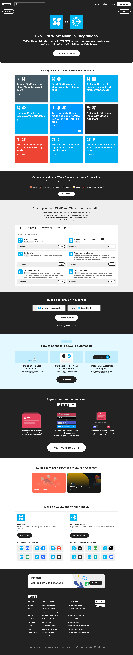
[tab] (20, 228)
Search (30, 625)
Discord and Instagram (48, 605)
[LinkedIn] (81, 647)
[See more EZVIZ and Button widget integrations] (56, 548)
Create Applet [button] (66, 318)
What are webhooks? (74, 622)
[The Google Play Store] (100, 606)
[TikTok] (99, 647)
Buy (18, 530)
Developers (31, 647)
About (69, 647)
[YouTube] (90, 647)
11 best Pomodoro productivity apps (78, 625)
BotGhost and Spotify (48, 618)
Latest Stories (73, 601)
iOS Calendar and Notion (49, 608)
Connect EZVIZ (24, 535)
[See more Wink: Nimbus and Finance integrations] (92, 548)
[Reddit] (103, 647)
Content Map (31, 622)
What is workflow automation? (76, 615)
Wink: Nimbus (63, 36)
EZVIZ (40, 36)
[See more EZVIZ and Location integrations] (40, 548)
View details (22, 246)
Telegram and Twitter (48, 632)
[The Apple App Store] (100, 601)
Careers (39, 647)
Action (27, 255)
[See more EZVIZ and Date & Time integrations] (56, 557)
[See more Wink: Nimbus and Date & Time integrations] (77, 557)
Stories (30, 608)
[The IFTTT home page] (6, 4)
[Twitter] (94, 647)
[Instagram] (86, 647)
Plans (105, 4)
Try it (61, 246)
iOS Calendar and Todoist (49, 629)
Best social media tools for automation (79, 636)
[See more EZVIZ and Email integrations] (24, 548)
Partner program (48, 647)
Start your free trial (66, 447)
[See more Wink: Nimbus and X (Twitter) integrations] (108, 548)
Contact (56, 647)
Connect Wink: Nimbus (79, 535)
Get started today (66, 53)
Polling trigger (29, 241)
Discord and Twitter (47, 636)
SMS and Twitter (46, 622)
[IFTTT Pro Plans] (102, 239)
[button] (66, 379)
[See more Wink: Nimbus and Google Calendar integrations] (108, 557)
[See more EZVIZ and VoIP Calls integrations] (40, 557)
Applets (30, 612)
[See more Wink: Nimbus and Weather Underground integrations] (77, 548)
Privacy (63, 647)
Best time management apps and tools (79, 612)
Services (30, 605)
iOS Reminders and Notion (49, 625)
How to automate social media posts (78, 632)
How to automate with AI (75, 605)
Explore (97, 4)
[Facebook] (77, 647)
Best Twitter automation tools (76, 608)
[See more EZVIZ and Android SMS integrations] (24, 557)
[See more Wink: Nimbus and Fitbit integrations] (92, 557)
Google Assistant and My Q (50, 615)
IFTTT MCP (31, 615)
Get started (124, 4)
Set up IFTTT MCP (66, 194)
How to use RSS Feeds (74, 618)
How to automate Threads (75, 629)
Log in (113, 4)
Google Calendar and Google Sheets (52, 612)
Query (77, 242)
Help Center (31, 618)
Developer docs (32, 632)
